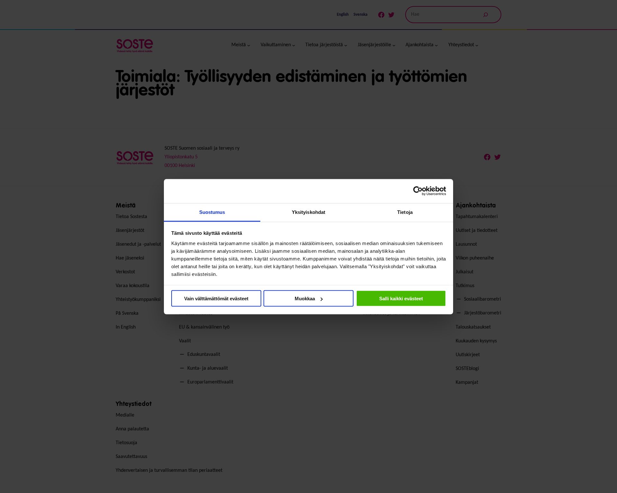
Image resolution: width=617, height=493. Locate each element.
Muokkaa (305, 298)
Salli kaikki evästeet (401, 298)
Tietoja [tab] (405, 212)
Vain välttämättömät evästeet (216, 298)
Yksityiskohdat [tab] (308, 212)
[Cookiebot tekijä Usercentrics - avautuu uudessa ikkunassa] (418, 191)
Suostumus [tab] (212, 212)
